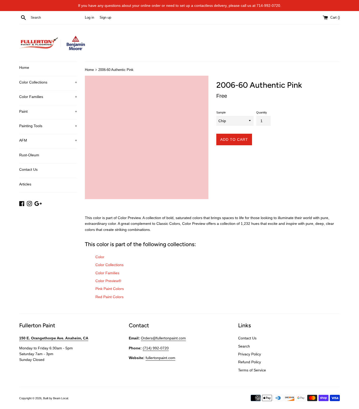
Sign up (105, 17)
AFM (48, 140)
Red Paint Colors (109, 297)
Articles (25, 184)
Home (24, 67)
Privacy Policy (249, 354)
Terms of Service (252, 370)
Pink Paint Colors (109, 289)
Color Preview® (108, 281)
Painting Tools (48, 126)
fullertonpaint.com (160, 358)
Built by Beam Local (55, 398)
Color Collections (48, 82)
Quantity (261, 112)
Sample (221, 112)
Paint (48, 111)
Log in (89, 17)
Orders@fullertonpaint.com (163, 338)
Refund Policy (249, 362)
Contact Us (28, 169)
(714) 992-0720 (156, 348)
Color (99, 257)
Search (244, 346)
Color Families (48, 97)
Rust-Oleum (29, 155)
